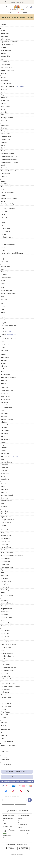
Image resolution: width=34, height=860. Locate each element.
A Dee (3, 30)
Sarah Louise (5, 630)
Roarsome (4, 614)
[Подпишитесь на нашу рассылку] (30, 800)
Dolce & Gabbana (7, 193)
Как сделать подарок (23, 815)
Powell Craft (5, 587)
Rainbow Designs (7, 603)
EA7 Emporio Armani (8, 209)
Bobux (3, 109)
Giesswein (4, 272)
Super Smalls (5, 676)
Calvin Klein (5, 125)
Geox (2, 269)
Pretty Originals (6, 590)
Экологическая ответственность (7, 838)
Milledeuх (4, 422)
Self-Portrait (5, 633)
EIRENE (3, 214)
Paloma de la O (6, 536)
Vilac (2, 738)
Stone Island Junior (7, 670)
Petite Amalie (5, 561)
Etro (2, 240)
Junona (8, 334)
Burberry (4, 121)
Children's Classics (7, 154)
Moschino (4, 471)
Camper (7, 131)
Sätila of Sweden (6, 679)
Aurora (3, 73)
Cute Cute (4, 177)
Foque (3, 256)
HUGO (3, 296)
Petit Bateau (5, 558)
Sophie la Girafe (6, 659)
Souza (3, 662)
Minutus (3, 442)
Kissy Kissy (4, 350)
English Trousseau (7, 237)
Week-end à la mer (8, 746)
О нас (4, 823)
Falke (3, 247)
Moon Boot (4, 468)
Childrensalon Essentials (9, 157)
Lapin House (5, 358)
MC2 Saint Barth (6, 408)
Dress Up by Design (8, 204)
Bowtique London (7, 118)
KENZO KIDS (5, 344)
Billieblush (4, 98)
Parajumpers (5, 538)
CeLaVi (3, 151)
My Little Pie (5, 479)
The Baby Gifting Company (10, 686)
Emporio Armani (6, 231)
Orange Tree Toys (7, 520)
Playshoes (4, 578)
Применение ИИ (22, 824)
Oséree (3, 525)
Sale (18, 12)
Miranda (4, 448)
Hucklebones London (8, 294)
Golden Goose (6, 278)
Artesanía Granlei (7, 67)
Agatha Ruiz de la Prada (9, 42)
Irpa (2, 310)
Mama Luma (5, 388)
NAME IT (3, 484)
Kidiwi (3, 347)
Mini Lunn (4, 428)
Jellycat (3, 323)
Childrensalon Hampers (9, 159)
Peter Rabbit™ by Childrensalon (12, 556)
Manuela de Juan (7, 391)
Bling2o (3, 103)
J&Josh (3, 317)
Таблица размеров (8, 826)
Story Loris (4, 673)
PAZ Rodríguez (6, 547)
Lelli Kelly (4, 366)
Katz (2, 342)
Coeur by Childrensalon (9, 171)
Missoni (3, 451)
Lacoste (3, 355)
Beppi (3, 92)
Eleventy (4, 217)
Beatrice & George (12, 86)
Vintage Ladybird (7, 741)
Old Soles (4, 514)
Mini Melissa (5, 431)
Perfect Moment (7, 553)
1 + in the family (6, 764)
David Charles (6, 184)
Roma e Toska (6, 626)
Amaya (3, 53)
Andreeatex (5, 62)
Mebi (2, 411)
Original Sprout (6, 522)
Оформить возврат (8, 818)
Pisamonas (4, 576)
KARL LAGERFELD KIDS (8, 339)
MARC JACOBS (6, 396)
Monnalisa (4, 465)
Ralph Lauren (5, 606)
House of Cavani (6, 291)
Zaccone (4, 757)
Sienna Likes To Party (8, 645)
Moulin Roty (5, 473)
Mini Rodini (4, 433)
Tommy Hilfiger (6, 703)
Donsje (3, 195)
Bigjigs (3, 95)
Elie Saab (4, 220)
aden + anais (5, 39)
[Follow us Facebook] (6, 792)
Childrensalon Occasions (9, 162)
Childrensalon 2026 (20, 853)
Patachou (4, 544)
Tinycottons (5, 695)
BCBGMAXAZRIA (6, 83)
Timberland (5, 692)
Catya (3, 145)
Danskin (3, 181)
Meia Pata (4, 413)
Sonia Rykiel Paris (7, 653)
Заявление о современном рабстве (24, 833)
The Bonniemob (6, 689)
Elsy (2, 226)
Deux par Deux (6, 187)
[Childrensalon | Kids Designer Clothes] (17, 7)
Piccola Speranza (7, 567)
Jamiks (3, 320)
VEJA (2, 733)
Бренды (25, 12)
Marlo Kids (4, 402)
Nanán (3, 486)
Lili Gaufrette (5, 375)
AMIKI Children (6, 56)
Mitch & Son (5, 453)
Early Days (4, 211)
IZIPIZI (3, 312)
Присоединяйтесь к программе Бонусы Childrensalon (17, 781)
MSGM (3, 476)
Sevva (3, 639)
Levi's (2, 369)
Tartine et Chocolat (8, 684)
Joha (2, 328)
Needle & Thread (7, 495)
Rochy (3, 620)
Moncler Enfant (6, 462)
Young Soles (5, 751)
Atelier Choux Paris (7, 70)
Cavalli (3, 148)
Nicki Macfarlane (7, 501)
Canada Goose (6, 134)
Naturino (4, 492)
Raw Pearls (5, 612)
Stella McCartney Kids (8, 667)
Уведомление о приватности (22, 821)
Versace (4, 735)
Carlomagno (5, 139)
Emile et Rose (5, 229)
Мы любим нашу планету (19, 811)
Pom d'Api (4, 584)
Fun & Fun (4, 262)
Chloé (3, 165)
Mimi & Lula (5, 425)
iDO (2, 304)
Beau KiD (4, 89)
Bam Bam (4, 81)
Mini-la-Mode (5, 439)
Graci (3, 280)
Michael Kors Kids (7, 419)
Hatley (3, 288)
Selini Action (5, 636)
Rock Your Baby (6, 623)
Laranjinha (4, 360)
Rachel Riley (5, 600)
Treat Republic (6, 706)
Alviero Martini (6, 50)
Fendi (3, 250)
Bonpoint (4, 112)
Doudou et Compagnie (9, 198)
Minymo (3, 445)
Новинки (9, 12)
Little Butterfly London (8, 378)
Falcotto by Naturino (8, 244)
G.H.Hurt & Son (6, 266)
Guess (3, 283)
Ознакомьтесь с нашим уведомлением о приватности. (14, 804)
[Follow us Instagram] (13, 792)
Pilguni (3, 570)
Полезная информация (24, 830)
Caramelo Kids (6, 137)
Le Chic (3, 363)
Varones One (5, 730)
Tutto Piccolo (5, 712)
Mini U (3, 436)
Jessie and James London (10, 326)
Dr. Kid (3, 201)
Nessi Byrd (4, 498)
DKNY (3, 190)
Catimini (4, 142)
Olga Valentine (6, 517)
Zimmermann (5, 760)
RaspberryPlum (6, 609)
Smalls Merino (6, 648)
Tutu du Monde (6, 715)
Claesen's (4, 168)
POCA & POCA (6, 581)
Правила (20, 827)
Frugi (2, 259)
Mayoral (4, 405)
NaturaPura (5, 489)
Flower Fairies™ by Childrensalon (12, 253)
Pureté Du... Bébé (7, 596)
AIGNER (3, 47)
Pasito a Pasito (6, 541)
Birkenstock (5, 101)
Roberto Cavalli (6, 617)
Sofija (2, 650)
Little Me (4, 380)
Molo (2, 459)
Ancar (3, 59)
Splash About (5, 665)
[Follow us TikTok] (28, 792)
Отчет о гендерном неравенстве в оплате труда (9, 830)
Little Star (4, 383)
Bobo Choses (5, 106)
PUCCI (3, 593)
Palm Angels (5, 533)
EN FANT (4, 234)
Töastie (3, 718)
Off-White (4, 511)
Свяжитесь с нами (8, 821)
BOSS (2, 115)
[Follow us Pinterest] (21, 792)
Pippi (2, 573)
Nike (2, 504)
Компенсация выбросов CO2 (8, 834)
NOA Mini (4, 506)
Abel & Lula (5, 33)
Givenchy (4, 275)
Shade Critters (6, 642)
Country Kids (5, 174)
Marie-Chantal (6, 399)
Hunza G (4, 299)
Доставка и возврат (8, 815)
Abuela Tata (5, 36)
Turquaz (3, 709)
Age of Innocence (7, 45)
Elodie (3, 223)
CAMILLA (4, 128)
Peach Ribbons (6, 550)
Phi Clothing (5, 564)
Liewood (3, 372)
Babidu (3, 78)
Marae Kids (5, 393)
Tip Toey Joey (6, 698)
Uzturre (3, 725)
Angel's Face (5, 65)
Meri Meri (4, 416)
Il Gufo (3, 307)
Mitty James (9, 456)
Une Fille (4, 722)
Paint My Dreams (7, 530)
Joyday (8, 331)
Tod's (2, 701)
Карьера (20, 818)
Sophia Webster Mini (8, 656)
